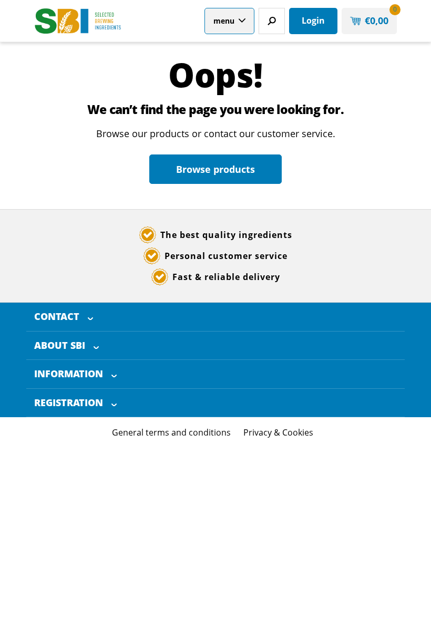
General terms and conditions (171, 432)
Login (313, 20)
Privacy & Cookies (278, 432)
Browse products (215, 169)
